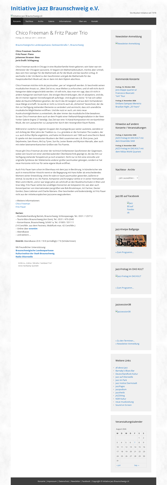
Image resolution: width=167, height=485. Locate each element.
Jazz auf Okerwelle (124, 376)
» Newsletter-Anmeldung (127, 343)
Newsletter (75, 481)
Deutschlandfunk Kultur (127, 373)
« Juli (119, 465)
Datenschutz (64, 481)
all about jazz (122, 367)
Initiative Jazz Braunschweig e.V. (55, 8)
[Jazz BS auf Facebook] (131, 208)
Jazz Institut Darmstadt (126, 383)
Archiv (40, 21)
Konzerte (17, 21)
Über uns (83, 21)
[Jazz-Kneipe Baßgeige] (131, 246)
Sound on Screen (124, 405)
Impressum (52, 481)
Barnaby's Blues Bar (125, 370)
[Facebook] (153, 21)
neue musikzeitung (125, 401)
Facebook (86, 481)
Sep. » (136, 465)
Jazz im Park (121, 380)
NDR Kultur (121, 398)
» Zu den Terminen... (125, 340)
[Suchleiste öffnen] (146, 21)
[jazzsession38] (131, 323)
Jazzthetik (120, 392)
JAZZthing (120, 395)
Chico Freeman (23, 203)
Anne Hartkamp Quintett (28, 266)
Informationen (65, 21)
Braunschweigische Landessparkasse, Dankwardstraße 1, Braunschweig (50, 44)
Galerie (51, 21)
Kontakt (94, 21)
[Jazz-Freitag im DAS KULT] (131, 279)
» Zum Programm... (125, 252)
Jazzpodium (121, 389)
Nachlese (29, 21)
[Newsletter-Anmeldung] (131, 53)
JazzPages (120, 386)
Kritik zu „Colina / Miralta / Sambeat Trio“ (35, 263)
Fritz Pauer (21, 206)
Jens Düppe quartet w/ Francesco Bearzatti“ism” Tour (126, 92)
